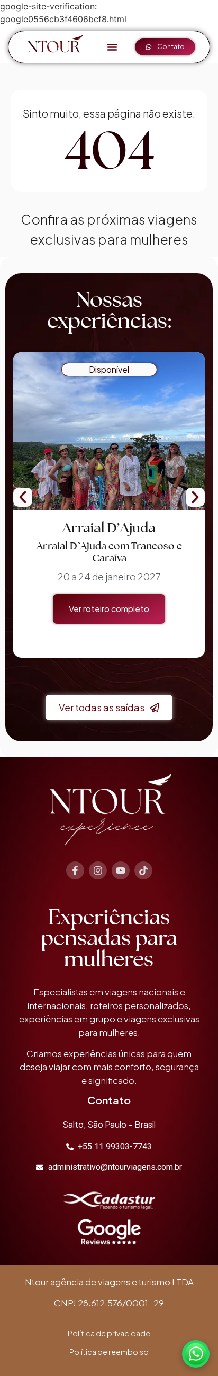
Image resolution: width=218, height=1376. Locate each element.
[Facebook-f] (75, 870)
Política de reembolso (109, 1351)
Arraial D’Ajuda (109, 527)
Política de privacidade (109, 1333)
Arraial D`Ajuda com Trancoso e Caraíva (109, 552)
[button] (112, 47)
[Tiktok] (143, 870)
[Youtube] (121, 870)
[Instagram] (98, 870)
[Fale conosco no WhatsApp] (196, 1354)
